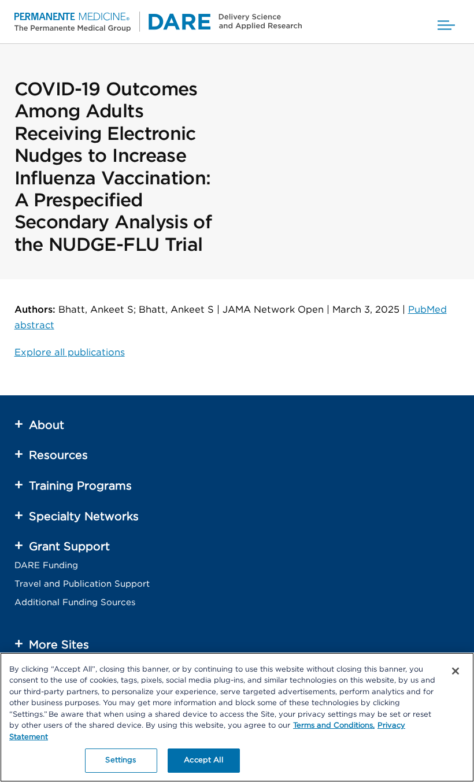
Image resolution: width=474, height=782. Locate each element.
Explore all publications (69, 352)
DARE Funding (46, 565)
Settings (120, 760)
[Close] (455, 671)
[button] (446, 21)
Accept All (203, 760)
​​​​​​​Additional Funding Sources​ (74, 602)
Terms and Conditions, (334, 725)
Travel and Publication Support (82, 584)
